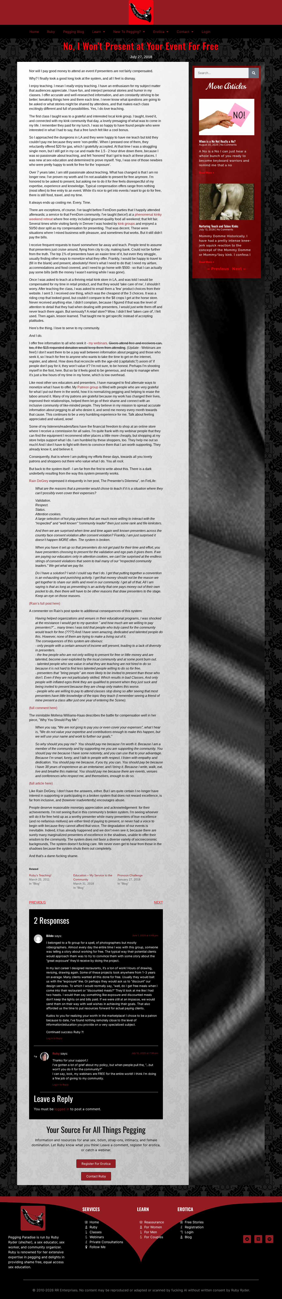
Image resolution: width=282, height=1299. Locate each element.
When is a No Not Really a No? (217, 141)
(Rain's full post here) (44, 603)
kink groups (126, 223)
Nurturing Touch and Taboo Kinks (218, 226)
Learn (96, 32)
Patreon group (87, 387)
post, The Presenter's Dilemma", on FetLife (124, 481)
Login (206, 32)
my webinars (98, 343)
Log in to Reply (54, 1038)
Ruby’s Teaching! (40, 875)
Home (34, 32)
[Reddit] (247, 1239)
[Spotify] (269, 1239)
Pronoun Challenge (130, 875)
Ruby (51, 32)
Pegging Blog (73, 32)
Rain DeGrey (38, 481)
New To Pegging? (127, 32)
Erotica (158, 32)
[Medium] (258, 1239)
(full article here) (41, 783)
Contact (183, 32)
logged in (62, 1109)
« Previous (218, 268)
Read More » (206, 172)
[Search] (254, 73)
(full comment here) (43, 708)
